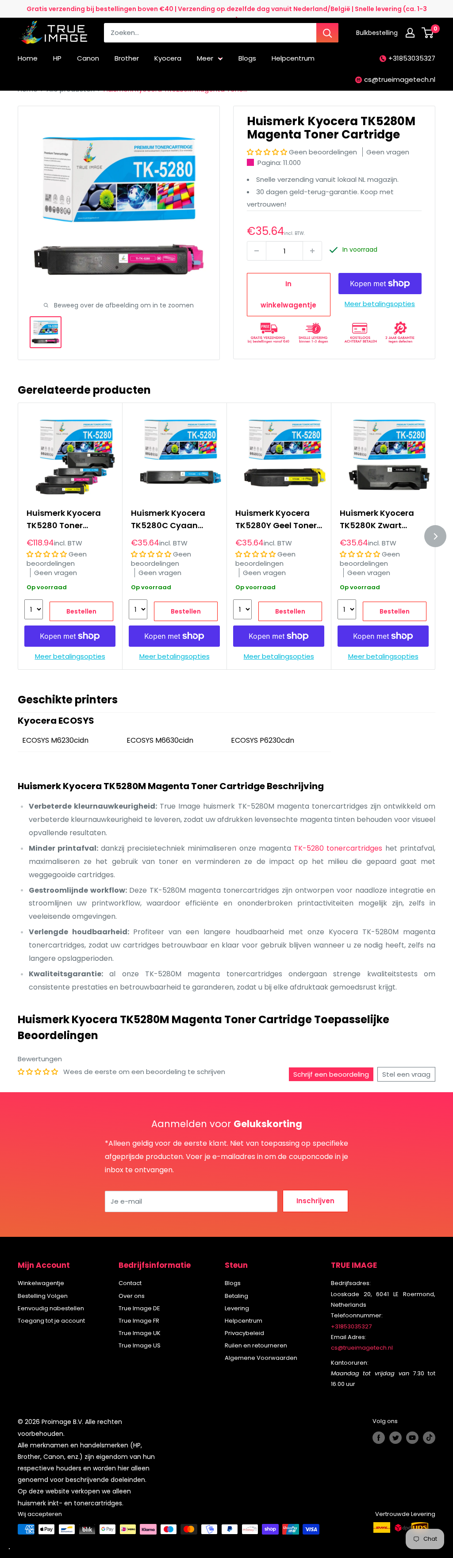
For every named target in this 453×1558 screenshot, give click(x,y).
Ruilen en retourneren (256, 1345)
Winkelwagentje (41, 1283)
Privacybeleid (244, 1333)
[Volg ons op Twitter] (395, 1437)
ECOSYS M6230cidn (55, 740)
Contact (130, 1283)
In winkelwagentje (288, 294)
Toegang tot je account (51, 1320)
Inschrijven (315, 1200)
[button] (268, 152)
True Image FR (139, 1320)
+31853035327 (411, 58)
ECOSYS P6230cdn (262, 740)
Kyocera (167, 58)
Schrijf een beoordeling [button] (331, 1074)
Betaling (236, 1296)
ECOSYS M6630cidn (160, 740)
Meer (205, 58)
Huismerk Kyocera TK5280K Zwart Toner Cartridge (377, 519)
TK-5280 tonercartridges (338, 848)
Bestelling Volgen (43, 1296)
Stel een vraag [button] (406, 1074)
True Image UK (140, 1333)
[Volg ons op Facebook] (378, 1437)
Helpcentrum (293, 58)
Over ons (132, 1296)
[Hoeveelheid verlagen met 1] (256, 251)
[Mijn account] (410, 33)
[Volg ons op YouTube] (412, 1437)
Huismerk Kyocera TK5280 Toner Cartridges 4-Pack (65, 519)
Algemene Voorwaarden (261, 1358)
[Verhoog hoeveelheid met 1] (312, 251)
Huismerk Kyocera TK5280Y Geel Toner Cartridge (276, 519)
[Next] (435, 536)
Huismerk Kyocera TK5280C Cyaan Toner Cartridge (168, 519)
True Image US (140, 1345)
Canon (88, 58)
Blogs (247, 58)
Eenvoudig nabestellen (51, 1308)
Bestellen (81, 611)
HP (57, 58)
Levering (237, 1308)
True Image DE (139, 1308)
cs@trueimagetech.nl (399, 79)
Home (28, 58)
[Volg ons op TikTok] (429, 1437)
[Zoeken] (327, 32)
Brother (127, 58)
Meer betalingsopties (380, 303)
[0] (428, 32)
